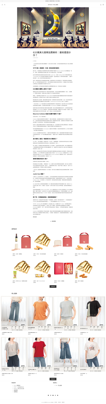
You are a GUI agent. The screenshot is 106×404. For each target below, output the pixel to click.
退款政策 (55, 402)
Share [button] (35, 60)
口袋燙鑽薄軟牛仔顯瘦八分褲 (7, 332)
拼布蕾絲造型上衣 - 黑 (84, 332)
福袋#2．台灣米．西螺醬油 (17, 253)
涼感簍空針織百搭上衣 (58, 332)
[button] (2, 4)
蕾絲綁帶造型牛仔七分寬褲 (58, 373)
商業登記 (16, 391)
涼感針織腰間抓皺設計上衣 (32, 332)
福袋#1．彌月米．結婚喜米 (58, 253)
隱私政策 (59, 402)
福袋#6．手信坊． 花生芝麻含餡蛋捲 (81, 253)
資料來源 (35, 216)
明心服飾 (60, 385)
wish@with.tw (21, 386)
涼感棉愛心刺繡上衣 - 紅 (32, 373)
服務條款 (63, 402)
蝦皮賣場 (16, 390)
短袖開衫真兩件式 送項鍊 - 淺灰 (7, 373)
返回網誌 (54, 221)
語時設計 (18, 385)
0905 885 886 (21, 388)
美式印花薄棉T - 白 (83, 373)
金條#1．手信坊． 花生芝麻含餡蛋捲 (39, 253)
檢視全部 (53, 286)
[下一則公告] (104, 1)
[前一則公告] (2, 1)
